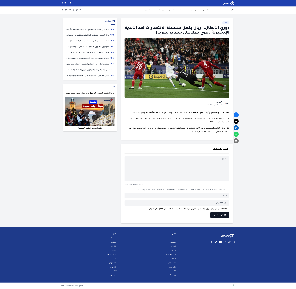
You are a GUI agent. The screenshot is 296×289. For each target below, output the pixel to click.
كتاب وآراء (148, 10)
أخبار (233, 10)
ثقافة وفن (173, 10)
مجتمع (217, 10)
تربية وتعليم (191, 10)
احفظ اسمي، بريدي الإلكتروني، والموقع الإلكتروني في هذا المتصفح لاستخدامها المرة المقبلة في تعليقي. (187, 209)
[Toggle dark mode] (70, 3)
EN (65, 3)
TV (155, 10)
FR (62, 3)
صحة (182, 10)
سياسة (226, 10)
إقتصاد (209, 10)
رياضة (201, 10)
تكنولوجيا (162, 10)
